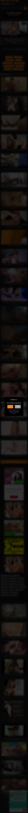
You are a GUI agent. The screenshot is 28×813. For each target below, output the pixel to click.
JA (10, 406)
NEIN (17, 406)
